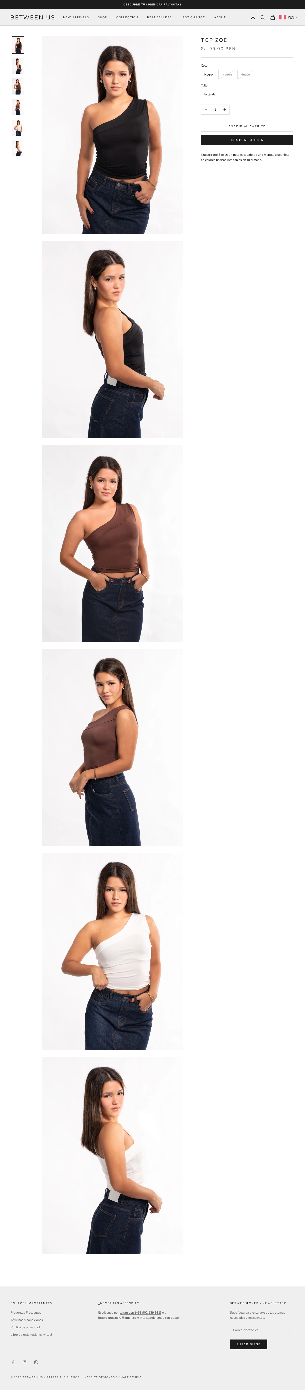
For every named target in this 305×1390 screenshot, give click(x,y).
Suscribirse (248, 1344)
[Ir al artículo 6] (18, 148)
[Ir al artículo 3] (18, 86)
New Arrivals (76, 17)
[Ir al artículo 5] (18, 127)
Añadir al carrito (247, 126)
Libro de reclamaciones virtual (31, 1335)
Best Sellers (159, 17)
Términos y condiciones (27, 1320)
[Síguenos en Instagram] (24, 1362)
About (220, 17)
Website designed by (113, 1377)
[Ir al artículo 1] (18, 44)
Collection (127, 17)
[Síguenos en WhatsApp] (36, 1362)
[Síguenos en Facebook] (13, 1362)
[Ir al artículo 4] (18, 107)
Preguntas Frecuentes (26, 1312)
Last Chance (193, 17)
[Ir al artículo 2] (18, 65)
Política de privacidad (25, 1327)
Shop (102, 17)
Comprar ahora (247, 140)
